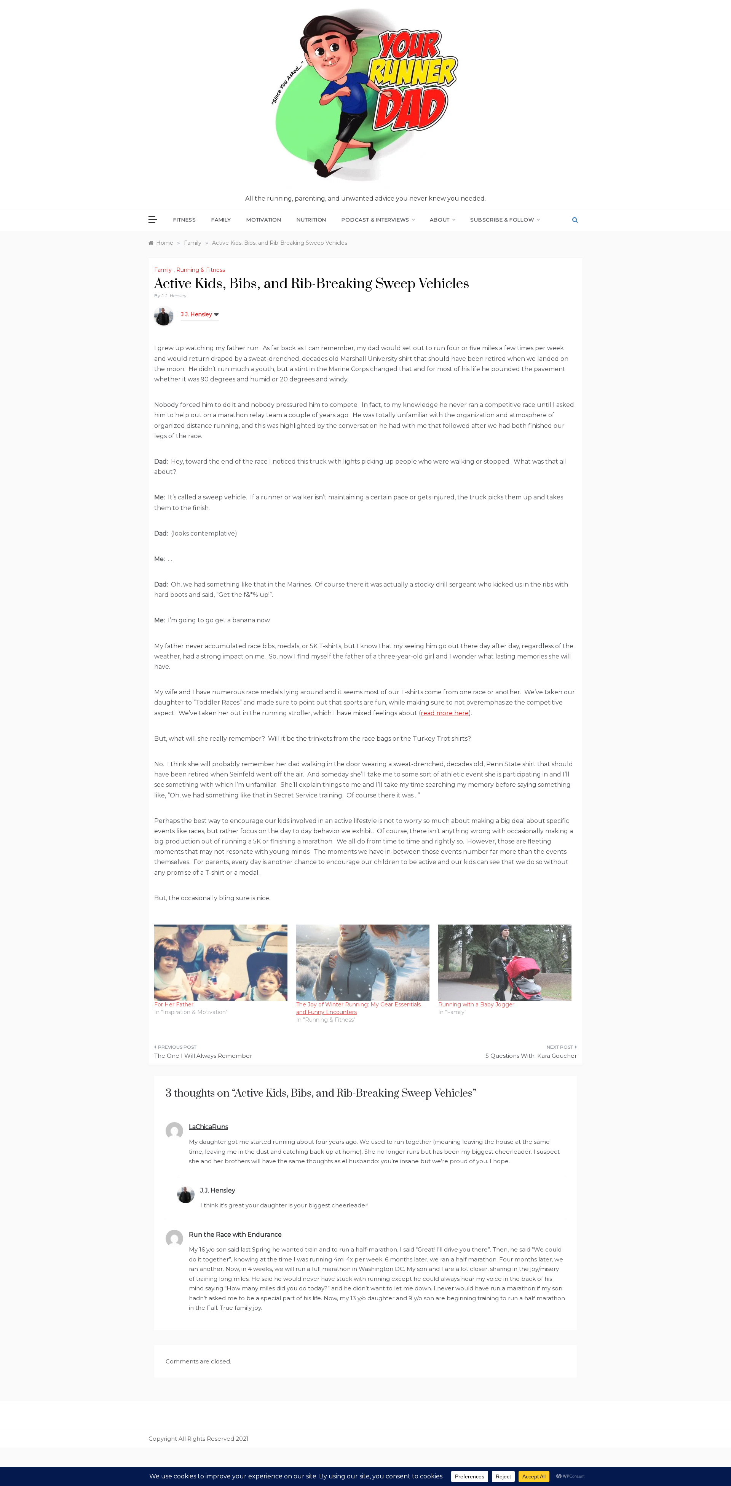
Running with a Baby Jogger (476, 1004)
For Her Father (173, 1004)
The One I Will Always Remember (203, 1055)
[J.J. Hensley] (163, 315)
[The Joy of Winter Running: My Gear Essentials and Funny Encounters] (363, 963)
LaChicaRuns (208, 1126)
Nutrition (311, 220)
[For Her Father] (221, 963)
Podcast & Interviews (375, 220)
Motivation (263, 220)
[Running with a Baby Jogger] (505, 963)
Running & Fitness (200, 269)
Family (221, 220)
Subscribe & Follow (502, 220)
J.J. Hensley (174, 295)
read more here (445, 713)
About (440, 220)
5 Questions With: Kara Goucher (531, 1055)
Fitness (184, 220)
